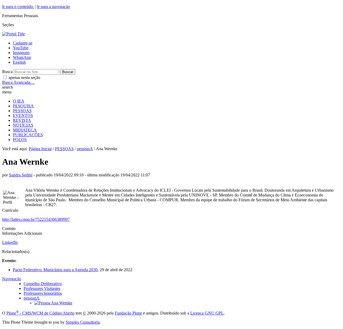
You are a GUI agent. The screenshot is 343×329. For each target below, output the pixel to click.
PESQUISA (23, 106)
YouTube (20, 48)
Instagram (21, 52)
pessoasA (85, 148)
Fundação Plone (128, 313)
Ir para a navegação (53, 6)
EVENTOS (23, 115)
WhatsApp (22, 57)
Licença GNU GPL (207, 313)
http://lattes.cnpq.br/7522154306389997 (36, 219)
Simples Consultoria (83, 322)
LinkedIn (10, 242)
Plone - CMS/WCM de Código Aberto (40, 313)
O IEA (18, 101)
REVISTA (22, 120)
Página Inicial (40, 148)
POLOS (20, 139)
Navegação (11, 279)
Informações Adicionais (22, 233)
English (19, 62)
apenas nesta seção (24, 77)
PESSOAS (22, 110)
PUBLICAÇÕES (28, 135)
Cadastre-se (22, 43)
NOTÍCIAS (23, 125)
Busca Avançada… (18, 82)
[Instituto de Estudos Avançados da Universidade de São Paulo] (13, 34)
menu (7, 92)
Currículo (10, 210)
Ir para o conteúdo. (18, 6)
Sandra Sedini (20, 175)
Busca (7, 71)
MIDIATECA (25, 130)
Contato (9, 228)
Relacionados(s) (15, 251)
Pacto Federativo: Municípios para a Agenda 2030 (55, 269)
